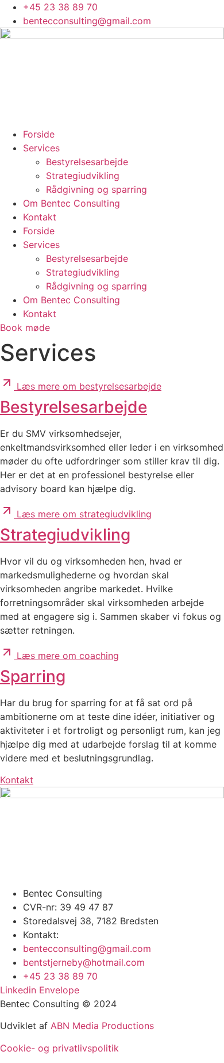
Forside (39, 134)
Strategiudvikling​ (82, 175)
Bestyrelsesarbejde (87, 161)
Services (41, 148)
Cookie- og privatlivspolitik (59, 1048)
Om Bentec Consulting (71, 203)
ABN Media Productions (102, 1025)
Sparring (32, 676)
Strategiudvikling (65, 534)
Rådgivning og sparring (96, 189)
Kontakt (39, 217)
